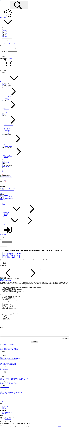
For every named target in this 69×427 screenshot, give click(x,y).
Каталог (1, 247)
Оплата (5, 215)
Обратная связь (5, 413)
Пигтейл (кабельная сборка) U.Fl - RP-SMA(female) (9, 349)
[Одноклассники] (2, 279)
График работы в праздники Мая (6, 192)
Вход (1, 234)
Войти (17, 233)
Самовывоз (6, 213)
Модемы (3, 401)
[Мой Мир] (3, 279)
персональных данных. (18, 53)
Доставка (6, 214)
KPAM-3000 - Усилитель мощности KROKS (8, 364)
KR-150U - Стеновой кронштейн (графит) (7, 393)
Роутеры (3, 400)
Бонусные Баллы (5, 406)
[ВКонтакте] (1, 279)
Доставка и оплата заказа (6, 405)
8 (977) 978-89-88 (5, 30)
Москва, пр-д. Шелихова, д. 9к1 (9, 43)
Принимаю (59, 426)
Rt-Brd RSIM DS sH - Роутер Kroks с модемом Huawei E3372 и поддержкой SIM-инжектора (6, 179)
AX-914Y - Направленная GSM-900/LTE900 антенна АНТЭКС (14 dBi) (12, 353)
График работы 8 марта (4, 195)
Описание (2, 280)
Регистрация (4, 234)
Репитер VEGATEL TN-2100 (5, 369)
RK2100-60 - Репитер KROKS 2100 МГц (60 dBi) (8, 359)
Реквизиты (4, 407)
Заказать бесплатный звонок (7, 38)
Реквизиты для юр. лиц (8, 224)
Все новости (2, 199)
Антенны (4, 399)
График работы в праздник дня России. (7, 190)
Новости (3, 204)
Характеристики (7, 280)
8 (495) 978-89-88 (3, 17)
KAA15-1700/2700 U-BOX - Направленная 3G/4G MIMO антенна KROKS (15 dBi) (14, 379)
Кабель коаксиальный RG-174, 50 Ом (6, 345)
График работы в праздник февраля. (6, 198)
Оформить (10, 58)
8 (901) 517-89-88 (5, 33)
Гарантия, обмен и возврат (7, 412)
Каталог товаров (3, 81)
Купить (41, 269)
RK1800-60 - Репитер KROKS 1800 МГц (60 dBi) (8, 383)
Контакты (4, 203)
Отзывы (11, 280)
